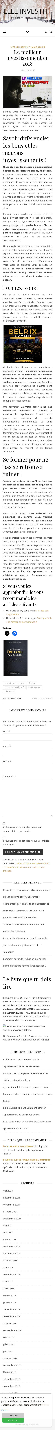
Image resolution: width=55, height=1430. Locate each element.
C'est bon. (13, 1420)
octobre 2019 (10, 1260)
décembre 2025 (11, 1197)
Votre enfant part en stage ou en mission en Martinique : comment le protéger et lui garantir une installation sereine (26, 910)
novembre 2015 (11, 1386)
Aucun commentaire (42, 698)
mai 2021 (8, 1225)
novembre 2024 (11, 1204)
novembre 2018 (11, 1274)
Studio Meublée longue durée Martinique (26, 1159)
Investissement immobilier (27, 47)
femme (32, 683)
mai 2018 (8, 1281)
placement (9, 691)
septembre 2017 (12, 1330)
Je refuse (13, 1415)
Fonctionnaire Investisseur (18, 1146)
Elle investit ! (27, 11)
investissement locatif (14, 687)
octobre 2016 (10, 1358)
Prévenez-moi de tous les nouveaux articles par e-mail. (26, 842)
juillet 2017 (9, 1344)
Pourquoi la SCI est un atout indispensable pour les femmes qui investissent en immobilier (25, 945)
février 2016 (9, 1372)
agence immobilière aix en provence (22, 1087)
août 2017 (8, 1337)
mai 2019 (8, 1267)
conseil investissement (14, 683)
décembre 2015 (11, 1379)
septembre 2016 (12, 1365)
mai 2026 (8, 1190)
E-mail (7, 746)
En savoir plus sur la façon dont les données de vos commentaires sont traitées (26, 867)
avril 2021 (8, 1232)
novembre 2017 (11, 1316)
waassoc (7, 1073)
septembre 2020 (12, 1246)
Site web (7, 761)
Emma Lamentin (11, 1107)
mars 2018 (9, 1288)
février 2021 (9, 1239)
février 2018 (9, 1295)
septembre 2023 (12, 1218)
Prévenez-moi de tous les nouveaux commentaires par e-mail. (22, 829)
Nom (6, 731)
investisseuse (34, 687)
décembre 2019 (11, 1253)
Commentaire (10, 776)
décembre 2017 (11, 1309)
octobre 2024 (10, 1211)
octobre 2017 (10, 1323)
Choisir (4, 1410)
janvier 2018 (9, 1302)
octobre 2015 (10, 1393)
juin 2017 (8, 1351)
